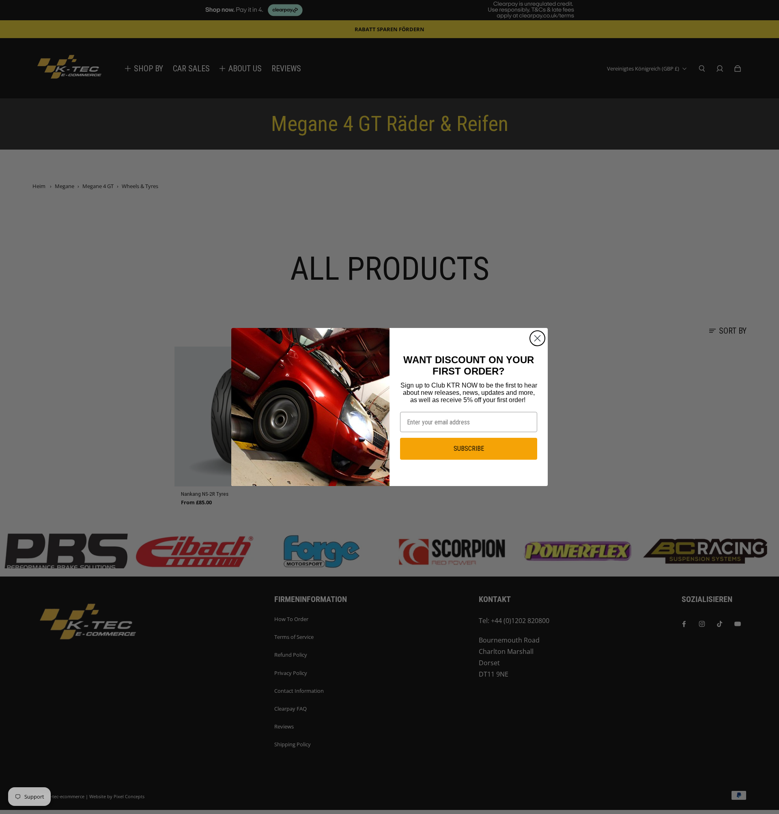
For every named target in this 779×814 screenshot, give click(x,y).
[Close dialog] (537, 338)
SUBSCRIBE (469, 448)
